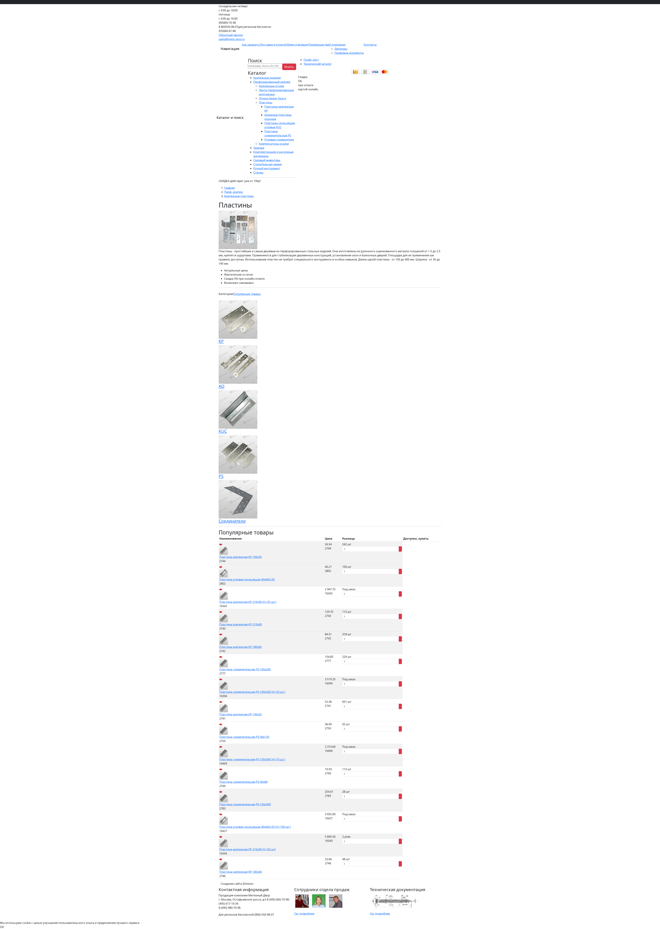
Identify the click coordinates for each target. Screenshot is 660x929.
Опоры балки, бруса (272, 98)
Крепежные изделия (267, 78)
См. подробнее (304, 913)
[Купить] (400, 549)
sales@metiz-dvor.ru (232, 39)
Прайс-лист (311, 60)
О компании (337, 45)
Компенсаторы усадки (274, 144)
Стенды (258, 172)
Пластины (265, 102)
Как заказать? (251, 45)
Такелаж (258, 148)
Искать (289, 67)
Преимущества (319, 45)
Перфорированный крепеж (271, 82)
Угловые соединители (279, 139)
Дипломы (340, 49)
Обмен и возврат (297, 45)
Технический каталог (318, 64)
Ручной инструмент (266, 168)
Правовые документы (349, 53)
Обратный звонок (231, 35)
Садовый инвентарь (266, 160)
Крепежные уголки (271, 86)
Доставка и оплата (272, 45)
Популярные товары (247, 294)
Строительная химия (267, 164)
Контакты (370, 45)
